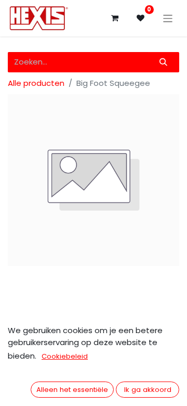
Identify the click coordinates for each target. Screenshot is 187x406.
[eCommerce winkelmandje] (114, 18)
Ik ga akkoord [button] (147, 390)
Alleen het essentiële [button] (72, 390)
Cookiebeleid (65, 356)
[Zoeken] (163, 62)
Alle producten (36, 83)
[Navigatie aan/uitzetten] (168, 18)
